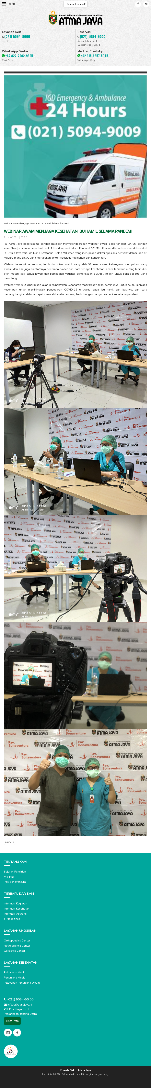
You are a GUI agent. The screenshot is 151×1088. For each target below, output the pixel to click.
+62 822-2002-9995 (19, 55)
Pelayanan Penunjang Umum (22, 983)
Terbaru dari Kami (19, 894)
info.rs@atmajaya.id (19, 1005)
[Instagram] (146, 4)
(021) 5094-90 (18, 999)
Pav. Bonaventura (15, 882)
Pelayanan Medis (14, 972)
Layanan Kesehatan (20, 963)
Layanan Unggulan (20, 931)
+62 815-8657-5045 (94, 55)
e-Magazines (12, 919)
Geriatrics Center (14, 951)
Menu (12, 4)
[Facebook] (138, 4)
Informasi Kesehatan (16, 909)
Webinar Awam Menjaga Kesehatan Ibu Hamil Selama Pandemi (36, 223)
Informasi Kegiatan (15, 903)
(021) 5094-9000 (17, 36)
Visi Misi (9, 877)
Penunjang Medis (14, 977)
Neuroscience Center (17, 946)
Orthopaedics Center (17, 940)
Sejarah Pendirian (15, 871)
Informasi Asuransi (15, 914)
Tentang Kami (15, 862)
